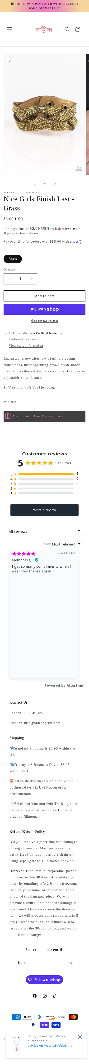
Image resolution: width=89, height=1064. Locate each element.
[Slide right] (55, 184)
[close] (80, 1037)
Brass (13, 259)
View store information (26, 345)
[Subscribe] (71, 962)
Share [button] (12, 402)
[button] (9, 29)
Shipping (9, 233)
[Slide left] (34, 184)
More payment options (44, 320)
